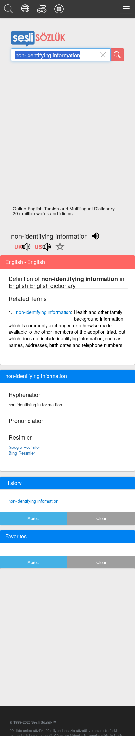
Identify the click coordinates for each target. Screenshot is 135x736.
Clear (101, 518)
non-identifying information (33, 501)
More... (34, 518)
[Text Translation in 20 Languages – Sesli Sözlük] (26, 10)
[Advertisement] (67, 135)
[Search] (117, 54)
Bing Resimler (22, 453)
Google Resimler (24, 447)
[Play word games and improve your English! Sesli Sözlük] (42, 10)
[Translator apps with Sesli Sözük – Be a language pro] (59, 10)
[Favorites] (58, 250)
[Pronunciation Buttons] (22, 249)
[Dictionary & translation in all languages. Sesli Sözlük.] (9, 10)
